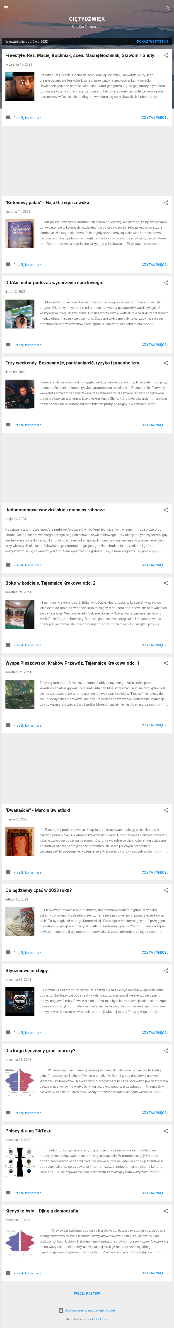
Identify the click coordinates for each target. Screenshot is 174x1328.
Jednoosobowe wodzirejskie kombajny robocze (55, 510)
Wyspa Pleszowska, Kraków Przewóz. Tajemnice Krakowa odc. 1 (72, 663)
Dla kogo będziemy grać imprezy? (40, 1050)
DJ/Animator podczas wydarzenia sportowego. (54, 282)
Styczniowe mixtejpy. (27, 970)
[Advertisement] (87, 161)
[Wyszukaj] (167, 9)
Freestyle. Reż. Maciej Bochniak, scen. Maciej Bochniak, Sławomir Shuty (79, 55)
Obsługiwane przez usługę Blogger (90, 1310)
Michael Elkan (100, 1319)
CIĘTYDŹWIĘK (87, 19)
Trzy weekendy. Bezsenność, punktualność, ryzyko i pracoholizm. (72, 363)
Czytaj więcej (155, 118)
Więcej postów (87, 1293)
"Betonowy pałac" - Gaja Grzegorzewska (47, 202)
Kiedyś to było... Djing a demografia (41, 1211)
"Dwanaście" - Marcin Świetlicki (37, 810)
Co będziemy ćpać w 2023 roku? (38, 890)
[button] (166, 56)
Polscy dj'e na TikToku (28, 1131)
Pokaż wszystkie (153, 42)
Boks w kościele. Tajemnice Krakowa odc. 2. (51, 583)
